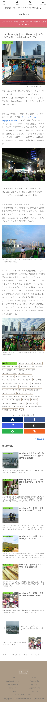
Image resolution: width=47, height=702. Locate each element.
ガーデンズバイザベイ (23, 383)
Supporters (34, 684)
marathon (39, 363)
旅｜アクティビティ (10, 363)
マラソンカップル (9, 393)
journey (29, 363)
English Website (34, 688)
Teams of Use (34, 681)
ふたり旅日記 (38, 366)
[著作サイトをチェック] (12, 419)
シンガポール (37, 383)
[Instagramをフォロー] (12, 425)
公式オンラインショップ (23, 694)
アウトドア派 (21, 377)
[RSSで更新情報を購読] (34, 431)
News (34, 678)
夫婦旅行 (7, 403)
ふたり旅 (16, 366)
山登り (15, 403)
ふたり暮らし (20, 370)
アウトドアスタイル (10, 373)
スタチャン (25, 386)
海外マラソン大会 (21, 406)
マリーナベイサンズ (34, 396)
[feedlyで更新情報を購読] (12, 431)
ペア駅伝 (29, 390)
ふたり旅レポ (26, 366)
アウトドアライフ (25, 373)
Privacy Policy (13, 684)
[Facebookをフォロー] (34, 419)
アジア (31, 377)
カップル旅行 (8, 383)
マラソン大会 (8, 396)
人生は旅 (26, 400)
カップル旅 (38, 380)
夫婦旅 (35, 400)
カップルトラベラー (10, 380)
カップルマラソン (25, 380)
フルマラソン (19, 390)
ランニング (7, 400)
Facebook (34, 691)
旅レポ (23, 403)
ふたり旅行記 (8, 370)
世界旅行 (17, 400)
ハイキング (7, 390)
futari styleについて (13, 681)
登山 (16, 410)
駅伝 (22, 410)
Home (12, 678)
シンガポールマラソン (11, 386)
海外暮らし (7, 410)
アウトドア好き (9, 377)
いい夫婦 (7, 366)
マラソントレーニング (26, 393)
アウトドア (31, 370)
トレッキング (36, 386)
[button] (42, 452)
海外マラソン (8, 406)
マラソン (38, 390)
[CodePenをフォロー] (34, 425)
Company (12, 688)
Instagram (12, 691)
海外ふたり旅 (33, 403)
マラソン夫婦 (20, 396)
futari (22, 363)
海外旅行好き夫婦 (36, 406)
